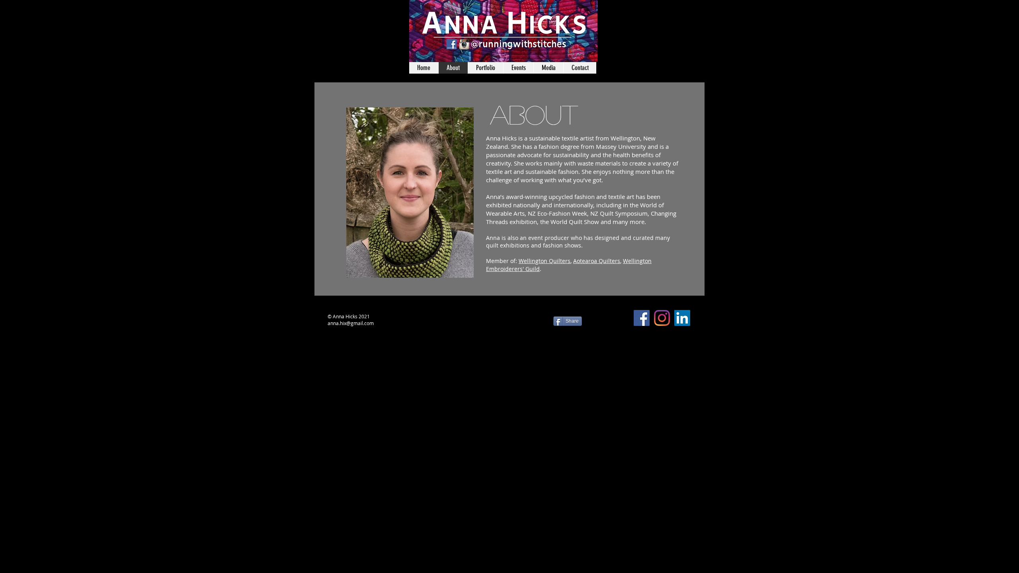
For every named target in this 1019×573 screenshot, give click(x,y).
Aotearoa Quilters (596, 261)
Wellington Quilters (544, 261)
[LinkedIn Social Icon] (682, 318)
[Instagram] (662, 318)
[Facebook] (642, 318)
